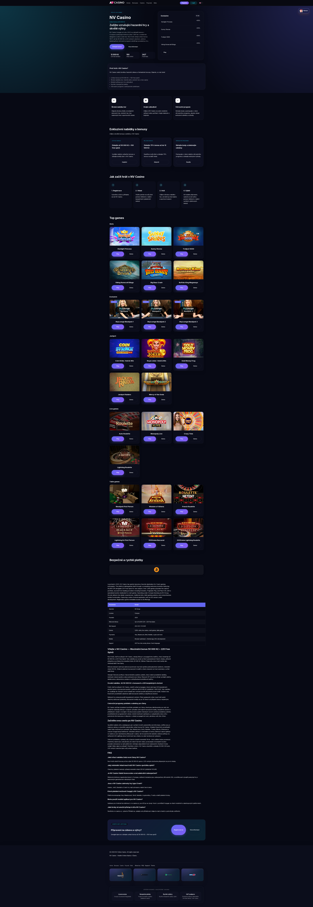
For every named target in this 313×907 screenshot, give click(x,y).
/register (124, 162)
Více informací (133, 46)
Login (193, 3)
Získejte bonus (117, 46)
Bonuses (135, 3)
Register (184, 3)
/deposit (156, 162)
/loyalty (188, 162)
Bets (155, 3)
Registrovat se (178, 830)
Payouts (149, 3)
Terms (153, 865)
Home (128, 3)
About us (137, 865)
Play (165, 52)
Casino (142, 3)
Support (147, 865)
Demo (131, 254)
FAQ (142, 865)
